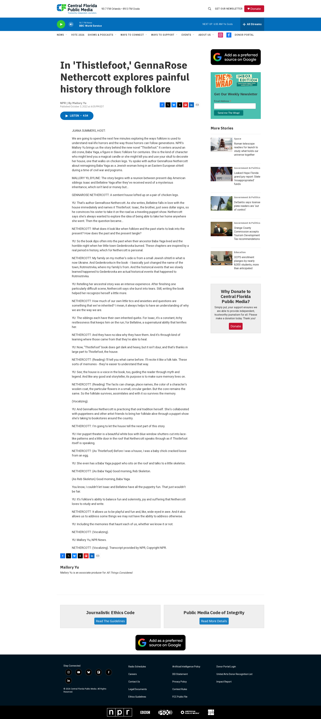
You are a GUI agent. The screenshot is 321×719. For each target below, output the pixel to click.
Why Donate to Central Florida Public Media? (236, 296)
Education (240, 252)
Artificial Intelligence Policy (186, 666)
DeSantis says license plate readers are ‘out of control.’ (247, 206)
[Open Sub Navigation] (66, 35)
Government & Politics (247, 168)
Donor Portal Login (226, 666)
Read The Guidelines (110, 621)
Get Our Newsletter (229, 8)
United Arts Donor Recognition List (234, 674)
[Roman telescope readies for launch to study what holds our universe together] (221, 145)
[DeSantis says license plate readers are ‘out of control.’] (221, 203)
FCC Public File (179, 697)
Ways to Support (162, 35)
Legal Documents (137, 689)
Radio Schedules (137, 666)
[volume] (71, 24)
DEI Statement (180, 674)
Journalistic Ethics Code (110, 612)
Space (237, 138)
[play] (61, 24)
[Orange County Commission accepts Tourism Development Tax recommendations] (221, 229)
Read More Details (214, 621)
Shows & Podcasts (100, 35)
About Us (204, 35)
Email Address (222, 101)
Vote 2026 (77, 35)
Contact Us (134, 681)
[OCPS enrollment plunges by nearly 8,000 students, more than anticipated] (221, 258)
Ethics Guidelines (137, 697)
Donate (255, 9)
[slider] (76, 24)
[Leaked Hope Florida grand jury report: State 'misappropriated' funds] (221, 174)
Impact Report (224, 681)
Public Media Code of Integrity (214, 612)
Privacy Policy (179, 681)
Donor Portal (244, 35)
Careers (132, 674)
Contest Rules (179, 689)
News (60, 35)
